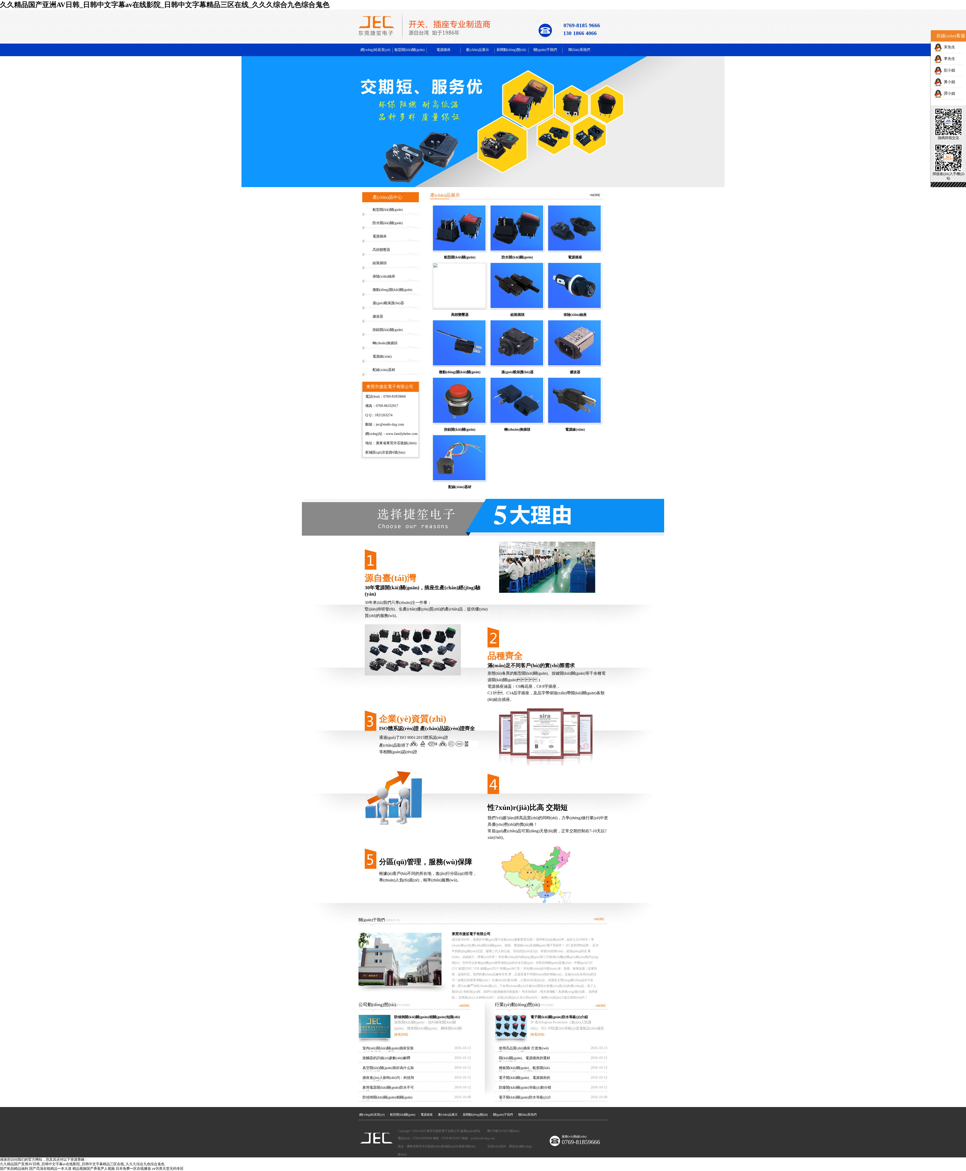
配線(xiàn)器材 (384, 370)
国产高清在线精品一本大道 (50, 1168)
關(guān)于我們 (545, 50)
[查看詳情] (401, 1034)
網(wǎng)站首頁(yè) (375, 50)
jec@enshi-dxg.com (390, 424)
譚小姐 (948, 93)
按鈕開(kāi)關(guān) (388, 330)
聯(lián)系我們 (579, 50)
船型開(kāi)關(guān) (409, 50)
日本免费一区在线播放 (133, 1168)
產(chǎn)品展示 (477, 50)
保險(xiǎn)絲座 (384, 276)
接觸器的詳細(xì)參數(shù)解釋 (386, 1058)
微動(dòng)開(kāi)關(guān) (392, 290)
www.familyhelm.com (402, 434)
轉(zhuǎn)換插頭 (385, 343)
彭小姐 (948, 70)
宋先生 (948, 47)
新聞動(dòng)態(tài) (511, 50)
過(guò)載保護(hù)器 (388, 303)
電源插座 (443, 50)
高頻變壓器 (381, 250)
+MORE (594, 195)
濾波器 (378, 316)
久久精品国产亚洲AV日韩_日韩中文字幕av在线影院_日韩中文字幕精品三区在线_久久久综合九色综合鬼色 (165, 5)
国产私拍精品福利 (14, 1168)
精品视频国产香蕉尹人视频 (93, 1168)
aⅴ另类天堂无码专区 (168, 1168)
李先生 (948, 59)
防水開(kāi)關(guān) (388, 223)
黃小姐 (948, 82)
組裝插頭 (380, 263)
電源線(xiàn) (382, 356)
